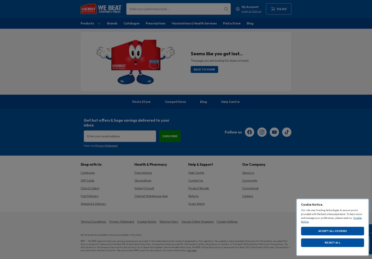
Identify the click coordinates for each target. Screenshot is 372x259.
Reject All (332, 242)
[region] (332, 227)
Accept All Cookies (332, 230)
